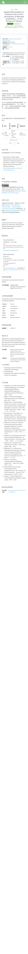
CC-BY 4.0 (9, 47)
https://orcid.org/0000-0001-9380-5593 (14, 269)
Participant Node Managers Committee (15, 210)
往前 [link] (10, 143)
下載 (12, 56)
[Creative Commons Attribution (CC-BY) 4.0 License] (6, 185)
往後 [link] (18, 143)
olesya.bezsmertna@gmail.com (11, 250)
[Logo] (3, 2)
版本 (7, 106)
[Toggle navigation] (25, 2)
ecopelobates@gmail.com (9, 268)
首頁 (12, 9)
